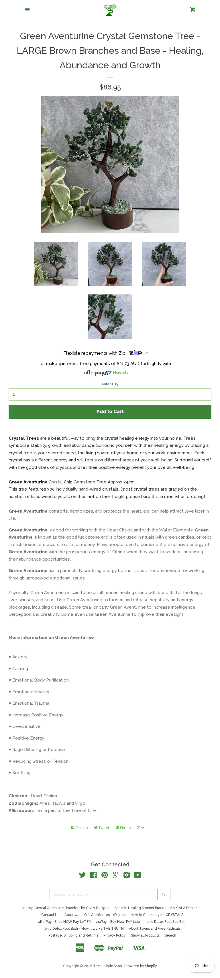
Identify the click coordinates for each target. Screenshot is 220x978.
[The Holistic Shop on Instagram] (126, 876)
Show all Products (145, 935)
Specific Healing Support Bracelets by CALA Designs (156, 908)
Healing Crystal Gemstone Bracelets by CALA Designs (65, 908)
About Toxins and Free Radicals (154, 929)
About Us (71, 915)
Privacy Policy (114, 935)
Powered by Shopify (140, 966)
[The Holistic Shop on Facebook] (93, 876)
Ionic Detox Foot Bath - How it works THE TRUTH (84, 929)
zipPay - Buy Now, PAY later (118, 922)
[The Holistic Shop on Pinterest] (104, 876)
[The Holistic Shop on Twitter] (82, 876)
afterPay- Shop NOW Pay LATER (64, 922)
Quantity (110, 384)
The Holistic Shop (107, 966)
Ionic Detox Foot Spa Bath (166, 922)
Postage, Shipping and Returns (73, 935)
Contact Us (50, 915)
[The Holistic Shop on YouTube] (137, 876)
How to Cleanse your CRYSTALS (157, 915)
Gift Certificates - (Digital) (104, 915)
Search (170, 935)
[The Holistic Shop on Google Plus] (115, 876)
